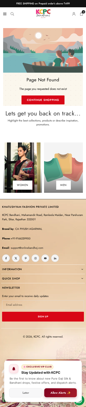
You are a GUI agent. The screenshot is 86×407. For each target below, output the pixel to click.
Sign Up (43, 316)
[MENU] (5, 13)
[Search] (12, 13)
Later (26, 393)
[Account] (74, 13)
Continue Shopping (43, 100)
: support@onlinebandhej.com (26, 248)
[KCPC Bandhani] (43, 13)
